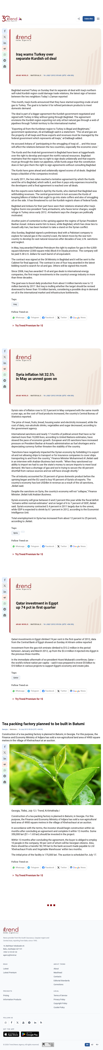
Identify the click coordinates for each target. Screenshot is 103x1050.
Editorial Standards (62, 981)
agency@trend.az (9, 955)
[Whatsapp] (5, 1022)
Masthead (58, 972)
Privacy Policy (59, 999)
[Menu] (98, 18)
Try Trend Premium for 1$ (29, 325)
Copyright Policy (60, 1003)
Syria (15, 533)
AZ (92, 1045)
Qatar (15, 678)
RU (97, 1045)
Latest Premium (9, 972)
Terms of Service (60, 995)
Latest (6, 969)
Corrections (58, 984)
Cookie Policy (59, 1007)
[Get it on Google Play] (30, 1034)
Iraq (15, 304)
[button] (4, 31)
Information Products (12, 999)
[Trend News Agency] (10, 930)
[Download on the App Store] (11, 1034)
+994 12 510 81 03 (10, 952)
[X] (17, 1022)
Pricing (6, 995)
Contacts (57, 977)
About (56, 969)
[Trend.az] (12, 19)
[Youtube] (23, 1022)
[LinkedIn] (35, 1022)
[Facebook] (11, 1022)
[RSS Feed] (41, 1022)
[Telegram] (29, 1022)
